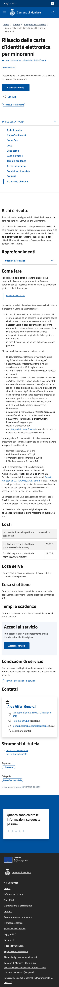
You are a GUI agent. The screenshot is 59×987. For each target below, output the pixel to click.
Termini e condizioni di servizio (20, 680)
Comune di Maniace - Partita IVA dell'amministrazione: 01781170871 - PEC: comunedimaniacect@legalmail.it (25, 967)
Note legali (9, 900)
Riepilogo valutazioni (14, 945)
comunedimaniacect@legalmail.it (31, 725)
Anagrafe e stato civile (35, 24)
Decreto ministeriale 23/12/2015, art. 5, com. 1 (27, 478)
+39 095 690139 (21, 720)
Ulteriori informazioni (15, 260)
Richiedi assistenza (13, 923)
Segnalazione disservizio (16, 951)
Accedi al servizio (15, 87)
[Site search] (53, 12)
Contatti (8, 911)
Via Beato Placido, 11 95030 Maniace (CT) (32, 714)
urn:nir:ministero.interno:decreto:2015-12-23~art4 (24, 60)
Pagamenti (9, 940)
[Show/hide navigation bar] (4, 12)
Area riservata (11, 882)
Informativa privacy (13, 894)
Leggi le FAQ (10, 934)
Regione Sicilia (10, 3)
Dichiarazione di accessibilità (18, 905)
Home (6, 24)
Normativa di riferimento (13, 104)
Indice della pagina (13, 121)
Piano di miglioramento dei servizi (20, 957)
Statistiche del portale (14, 928)
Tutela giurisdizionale (16, 754)
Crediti (7, 888)
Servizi (16, 24)
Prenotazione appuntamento (18, 917)
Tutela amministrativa (17, 750)
